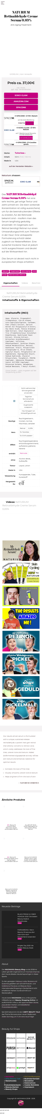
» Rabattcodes (10, 1081)
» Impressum (28, 1087)
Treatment (14, 271)
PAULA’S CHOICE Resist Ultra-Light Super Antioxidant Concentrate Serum (31, 859)
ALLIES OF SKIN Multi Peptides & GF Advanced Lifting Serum (30, 827)
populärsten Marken (9, 1005)
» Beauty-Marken (11, 1087)
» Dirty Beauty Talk (12, 1079)
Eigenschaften (11, 283)
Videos (25, 283)
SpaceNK (21, 107)
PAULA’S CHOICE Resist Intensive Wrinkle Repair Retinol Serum (11, 891)
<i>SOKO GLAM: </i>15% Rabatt (26, 128)
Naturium (7, 175)
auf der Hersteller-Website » (21, 166)
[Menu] (3, 3)
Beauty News (26, 986)
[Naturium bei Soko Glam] (27, 182)
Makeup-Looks (21, 981)
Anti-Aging (25, 271)
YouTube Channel (32, 972)
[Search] (38, 3)
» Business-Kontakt (31, 1079)
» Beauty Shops (10, 1089)
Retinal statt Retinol (17, 275)
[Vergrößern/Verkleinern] (1, 1110)
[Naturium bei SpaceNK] (10, 182)
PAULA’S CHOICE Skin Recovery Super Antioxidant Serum (11, 827)
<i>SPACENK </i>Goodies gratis (26, 143)
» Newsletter (28, 1081)
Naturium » (20, 152)
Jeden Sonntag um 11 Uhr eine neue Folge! (18, 1016)
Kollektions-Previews (9, 986)
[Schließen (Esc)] (8, 1110)
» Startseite (9, 1077)
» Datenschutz (29, 1083)
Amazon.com (21, 101)
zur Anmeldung (26, 138)
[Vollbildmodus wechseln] (3, 1110)
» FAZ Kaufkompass (31, 1077)
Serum (5, 271)
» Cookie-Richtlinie (31, 1085)
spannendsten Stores (30, 1002)
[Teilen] (6, 1110)
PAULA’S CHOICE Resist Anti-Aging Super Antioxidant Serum (11, 859)
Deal (19, 923)
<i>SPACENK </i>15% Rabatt (25, 116)
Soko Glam (21, 95)
